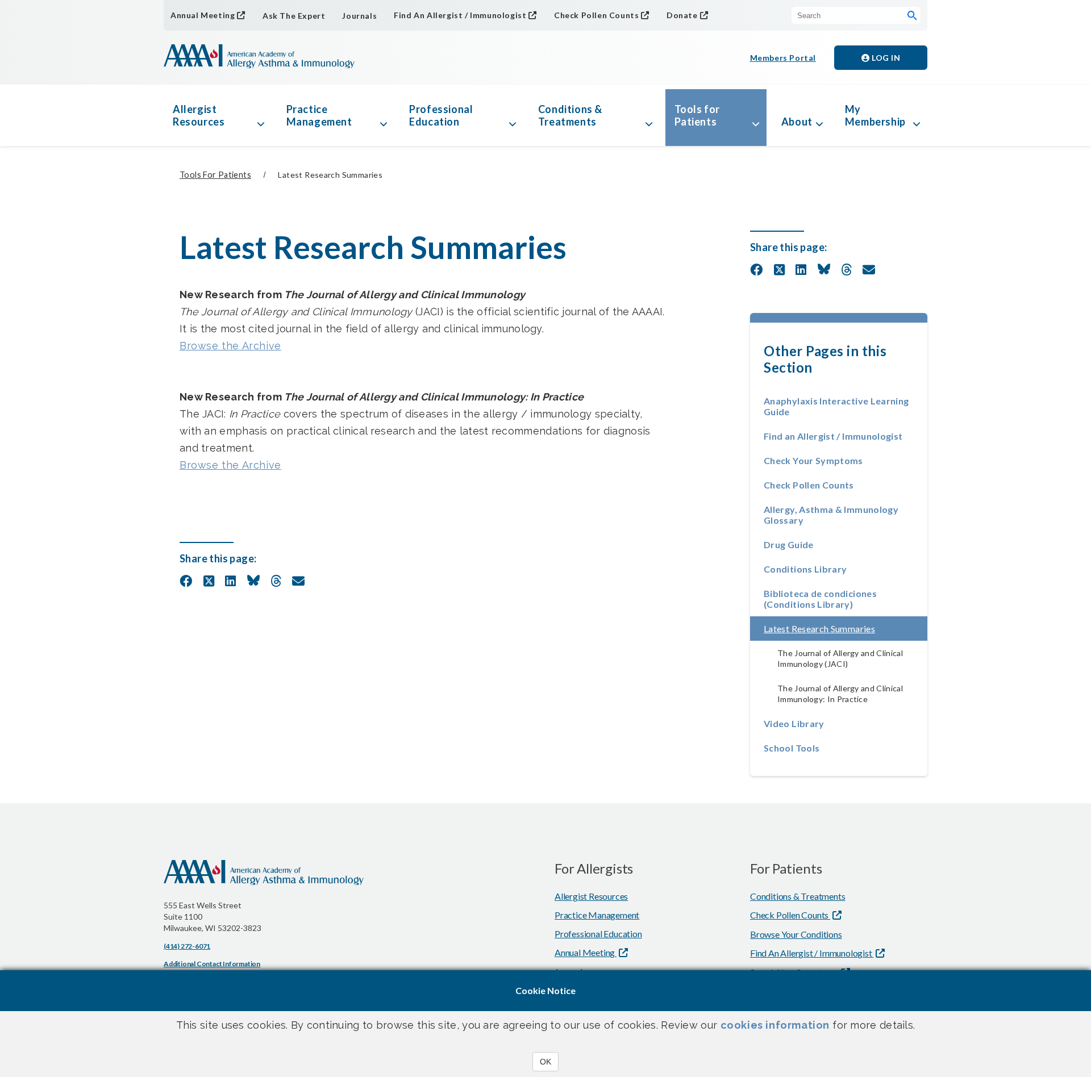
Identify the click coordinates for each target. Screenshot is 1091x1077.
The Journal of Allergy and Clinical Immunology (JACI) (840, 658)
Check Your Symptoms (813, 460)
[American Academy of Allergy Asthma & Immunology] (259, 57)
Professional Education (441, 115)
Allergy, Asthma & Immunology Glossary (831, 514)
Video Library (794, 723)
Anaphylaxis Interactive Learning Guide (836, 406)
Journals (359, 15)
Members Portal (783, 57)
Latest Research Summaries (845, 628)
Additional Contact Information (212, 963)
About (797, 121)
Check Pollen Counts (596, 15)
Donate (682, 15)
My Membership (875, 115)
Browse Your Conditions (796, 934)
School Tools (791, 747)
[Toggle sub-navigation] (261, 115)
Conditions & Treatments (570, 115)
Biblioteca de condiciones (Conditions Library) (820, 599)
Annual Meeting (202, 15)
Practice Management (319, 115)
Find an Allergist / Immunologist (833, 436)
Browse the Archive (230, 346)
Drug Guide (789, 544)
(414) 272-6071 (187, 946)
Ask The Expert (294, 15)
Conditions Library (805, 568)
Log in (885, 57)
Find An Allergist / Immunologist (460, 15)
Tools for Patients (697, 115)
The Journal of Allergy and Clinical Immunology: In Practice (840, 693)
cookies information (775, 1025)
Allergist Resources (198, 115)
